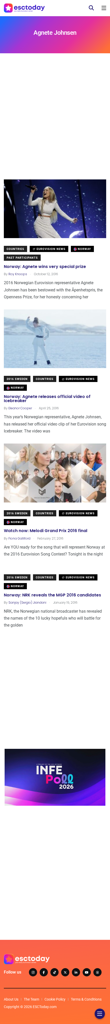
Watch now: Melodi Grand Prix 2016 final (45, 531)
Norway (84, 249)
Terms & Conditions (86, 999)
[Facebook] (44, 972)
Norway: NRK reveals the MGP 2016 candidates (52, 595)
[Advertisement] (55, 124)
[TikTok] (54, 972)
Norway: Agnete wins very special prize (45, 267)
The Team (31, 999)
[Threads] (97, 972)
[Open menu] (104, 8)
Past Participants (22, 257)
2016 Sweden (17, 379)
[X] (65, 972)
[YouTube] (87, 972)
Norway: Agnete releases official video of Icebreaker (47, 399)
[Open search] (91, 8)
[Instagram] (33, 972)
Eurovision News (50, 249)
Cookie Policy (55, 999)
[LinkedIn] (76, 972)
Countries (15, 249)
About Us (11, 999)
